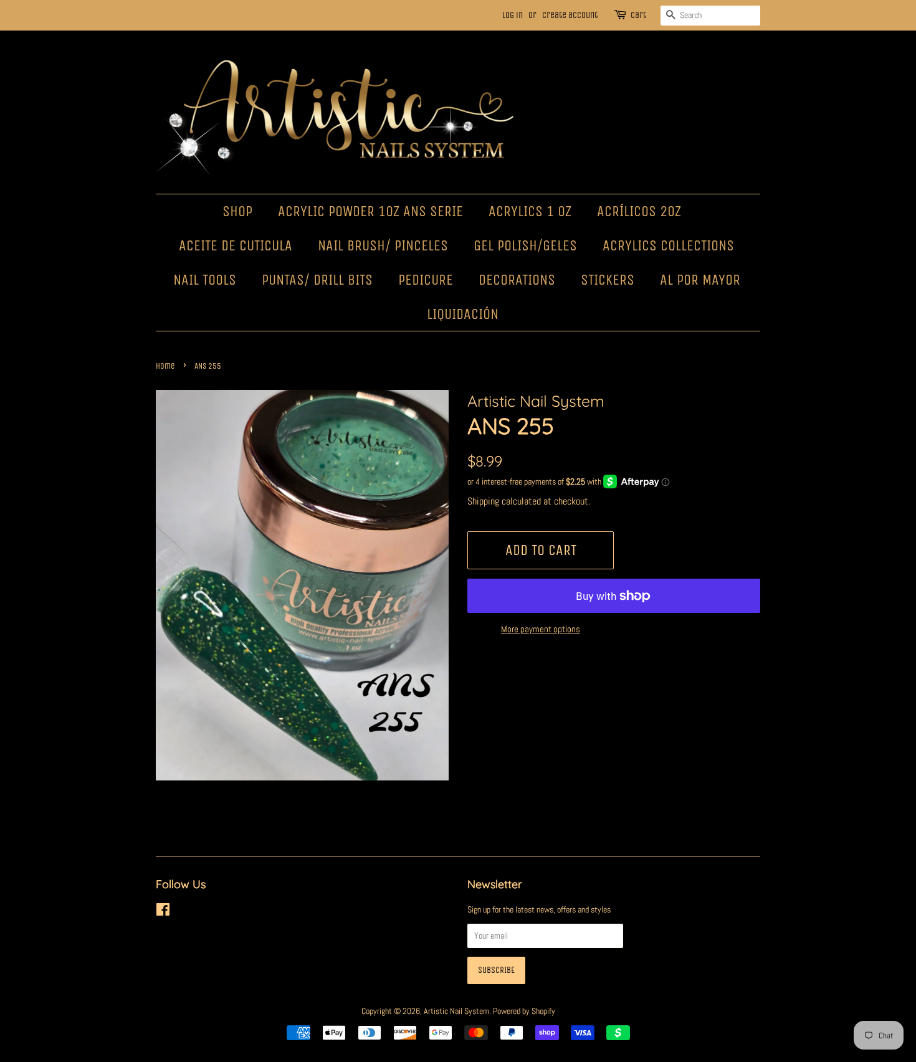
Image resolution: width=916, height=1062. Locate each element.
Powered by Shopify (524, 1011)
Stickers (607, 279)
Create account (570, 15)
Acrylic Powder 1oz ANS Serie (370, 211)
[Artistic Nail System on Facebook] (163, 911)
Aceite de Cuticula (235, 245)
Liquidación (463, 314)
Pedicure (425, 279)
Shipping (483, 501)
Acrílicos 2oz (639, 211)
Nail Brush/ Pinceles (383, 245)
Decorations (517, 279)
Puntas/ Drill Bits (317, 279)
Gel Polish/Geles (525, 245)
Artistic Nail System (456, 1011)
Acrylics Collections (668, 245)
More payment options (540, 629)
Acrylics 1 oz (530, 211)
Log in (512, 15)
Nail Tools (204, 279)
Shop (237, 211)
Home (165, 366)
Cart (638, 15)
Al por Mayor (700, 279)
